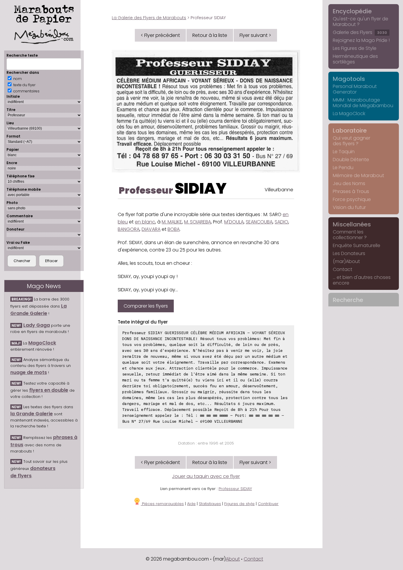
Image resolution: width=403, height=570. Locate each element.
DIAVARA (151, 229)
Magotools (349, 79)
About (233, 559)
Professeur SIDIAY (235, 488)
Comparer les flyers (146, 306)
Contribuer (268, 504)
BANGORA (129, 229)
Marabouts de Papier (44, 13)
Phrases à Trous (351, 191)
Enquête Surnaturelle (356, 245)
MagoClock (42, 342)
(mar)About (346, 261)
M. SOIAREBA (197, 221)
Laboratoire (350, 130)
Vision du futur (349, 207)
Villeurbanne (279, 189)
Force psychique (352, 199)
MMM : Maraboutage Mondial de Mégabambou (363, 103)
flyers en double (48, 390)
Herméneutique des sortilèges (355, 59)
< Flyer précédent (160, 35)
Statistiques (210, 504)
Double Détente (351, 159)
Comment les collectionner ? (350, 234)
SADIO (281, 221)
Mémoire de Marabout (358, 175)
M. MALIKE (172, 221)
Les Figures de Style (354, 48)
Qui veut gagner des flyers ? (351, 141)
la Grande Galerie (31, 413)
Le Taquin (344, 151)
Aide (191, 504)
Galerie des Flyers (360, 32)
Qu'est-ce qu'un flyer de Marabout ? (360, 21)
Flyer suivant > (255, 35)
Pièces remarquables (162, 504)
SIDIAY (201, 188)
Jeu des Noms (349, 183)
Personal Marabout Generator (355, 89)
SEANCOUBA (259, 221)
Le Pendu (343, 167)
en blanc (145, 221)
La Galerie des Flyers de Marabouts (149, 18)
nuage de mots (28, 372)
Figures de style (239, 504)
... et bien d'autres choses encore (362, 280)
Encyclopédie (352, 11)
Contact (342, 269)
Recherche (348, 300)
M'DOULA (234, 221)
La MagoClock (349, 113)
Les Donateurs (349, 253)
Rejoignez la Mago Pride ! (361, 40)
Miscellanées (352, 224)
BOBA (174, 229)
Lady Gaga (36, 325)
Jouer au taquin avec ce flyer (206, 476)
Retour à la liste (209, 35)
